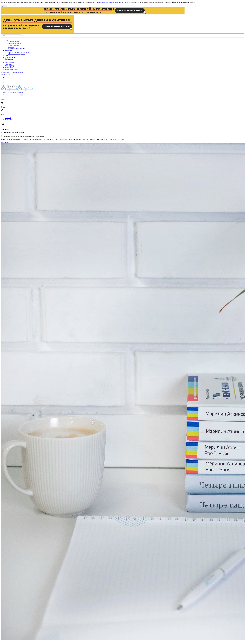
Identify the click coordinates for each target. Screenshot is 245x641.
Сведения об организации (16, 48)
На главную (5, 142)
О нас (6, 40)
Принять (4, 6)
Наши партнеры (10, 66)
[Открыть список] (9, 40)
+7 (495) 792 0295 (6, 72)
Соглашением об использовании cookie (108, 2)
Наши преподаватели (15, 45)
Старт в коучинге (10, 62)
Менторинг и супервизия (16, 54)
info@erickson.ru (17, 72)
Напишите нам (6, 74)
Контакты (8, 55)
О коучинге (8, 50)
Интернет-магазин (11, 69)
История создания (14, 42)
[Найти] (21, 35)
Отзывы (11, 47)
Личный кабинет (10, 57)
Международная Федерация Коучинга (20, 52)
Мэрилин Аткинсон (14, 43)
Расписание (8, 64)
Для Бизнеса (9, 59)
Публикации (9, 67)
